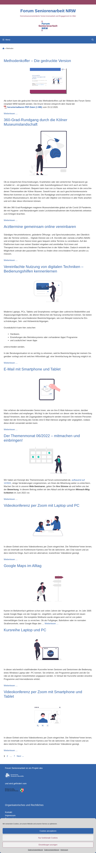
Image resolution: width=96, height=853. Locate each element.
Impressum (64, 850)
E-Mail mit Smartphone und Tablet (32, 369)
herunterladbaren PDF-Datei (21, 107)
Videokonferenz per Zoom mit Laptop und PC (41, 505)
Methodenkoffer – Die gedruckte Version (37, 61)
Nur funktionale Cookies (48, 838)
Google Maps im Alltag (23, 566)
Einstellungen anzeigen (48, 845)
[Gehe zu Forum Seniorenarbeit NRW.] (3, 48)
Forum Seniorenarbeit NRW (48, 10)
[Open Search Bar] (92, 39)
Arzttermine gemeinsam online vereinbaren (40, 226)
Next (20, 756)
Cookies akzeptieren (48, 831)
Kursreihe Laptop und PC (25, 630)
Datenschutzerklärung (35, 850)
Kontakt (8, 812)
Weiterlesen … (11, 113)
